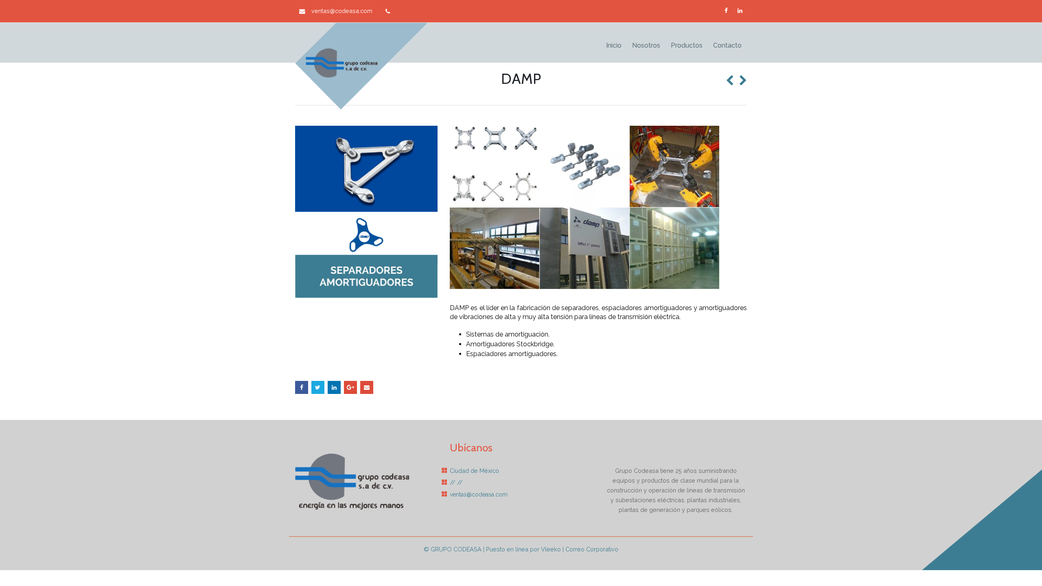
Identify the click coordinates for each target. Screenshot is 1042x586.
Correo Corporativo (591, 549)
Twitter (317, 387)
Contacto (727, 45)
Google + (350, 387)
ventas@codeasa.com (341, 10)
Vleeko (551, 549)
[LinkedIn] (740, 10)
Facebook (301, 387)
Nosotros (646, 45)
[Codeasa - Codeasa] (361, 66)
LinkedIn (334, 387)
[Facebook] (726, 10)
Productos (687, 45)
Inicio (614, 45)
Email (366, 387)
